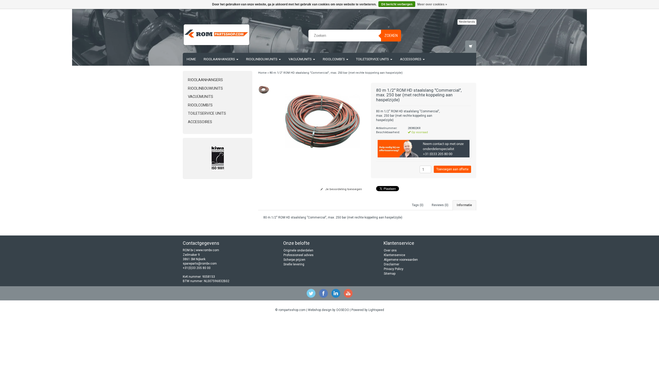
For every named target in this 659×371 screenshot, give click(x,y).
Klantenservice (394, 255)
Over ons (390, 250)
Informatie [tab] (464, 205)
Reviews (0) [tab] (440, 205)
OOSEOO (342, 310)
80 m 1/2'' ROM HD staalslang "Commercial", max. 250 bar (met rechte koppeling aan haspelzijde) (336, 72)
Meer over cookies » (432, 4)
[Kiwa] (217, 158)
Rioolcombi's (334, 59)
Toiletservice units (373, 59)
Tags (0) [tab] (417, 205)
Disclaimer (391, 264)
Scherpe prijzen (294, 260)
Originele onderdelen (298, 250)
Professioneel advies (298, 255)
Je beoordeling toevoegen (343, 189)
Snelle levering (293, 264)
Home (191, 59)
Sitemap (389, 273)
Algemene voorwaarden (401, 260)
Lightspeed (376, 310)
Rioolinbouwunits (262, 59)
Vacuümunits (301, 59)
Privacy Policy (393, 269)
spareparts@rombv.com (200, 263)
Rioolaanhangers (220, 59)
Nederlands (467, 21)
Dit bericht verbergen (396, 4)
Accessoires (411, 59)
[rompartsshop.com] (216, 35)
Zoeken (391, 35)
